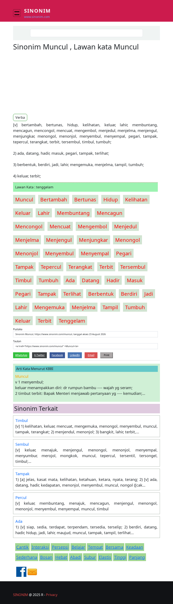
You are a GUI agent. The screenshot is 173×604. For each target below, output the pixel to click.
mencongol (28, 226)
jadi (148, 293)
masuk (135, 280)
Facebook (57, 355)
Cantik (22, 547)
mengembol (92, 226)
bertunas (85, 199)
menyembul (59, 253)
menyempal (95, 253)
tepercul (51, 266)
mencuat (60, 226)
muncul (24, 199)
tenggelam (72, 320)
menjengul (59, 239)
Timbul (21, 420)
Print (106, 355)
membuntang (73, 212)
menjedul (125, 226)
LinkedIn (75, 355)
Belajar (78, 547)
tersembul (132, 266)
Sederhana (26, 557)
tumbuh (48, 280)
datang (90, 280)
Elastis (105, 557)
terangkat (80, 266)
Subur (90, 557)
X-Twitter (39, 355)
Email (91, 355)
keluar (23, 212)
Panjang (137, 557)
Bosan (46, 557)
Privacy (51, 594)
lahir (44, 212)
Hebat (61, 557)
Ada (18, 521)
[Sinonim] (18, 13)
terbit (106, 266)
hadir (113, 280)
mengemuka (49, 307)
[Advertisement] (48, 82)
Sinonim (37, 10)
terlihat (72, 293)
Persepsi (60, 547)
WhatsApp (21, 355)
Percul (21, 497)
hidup (110, 199)
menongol (127, 239)
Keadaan (134, 547)
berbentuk (101, 293)
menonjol (26, 253)
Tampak (22, 473)
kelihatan (136, 199)
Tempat (95, 547)
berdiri (129, 293)
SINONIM (20, 594)
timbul (23, 280)
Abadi (75, 557)
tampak (24, 266)
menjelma (27, 239)
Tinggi (120, 557)
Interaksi (40, 547)
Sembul (22, 444)
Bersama (114, 547)
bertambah (53, 199)
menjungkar (93, 239)
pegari (123, 253)
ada (70, 280)
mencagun (109, 212)
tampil (110, 307)
